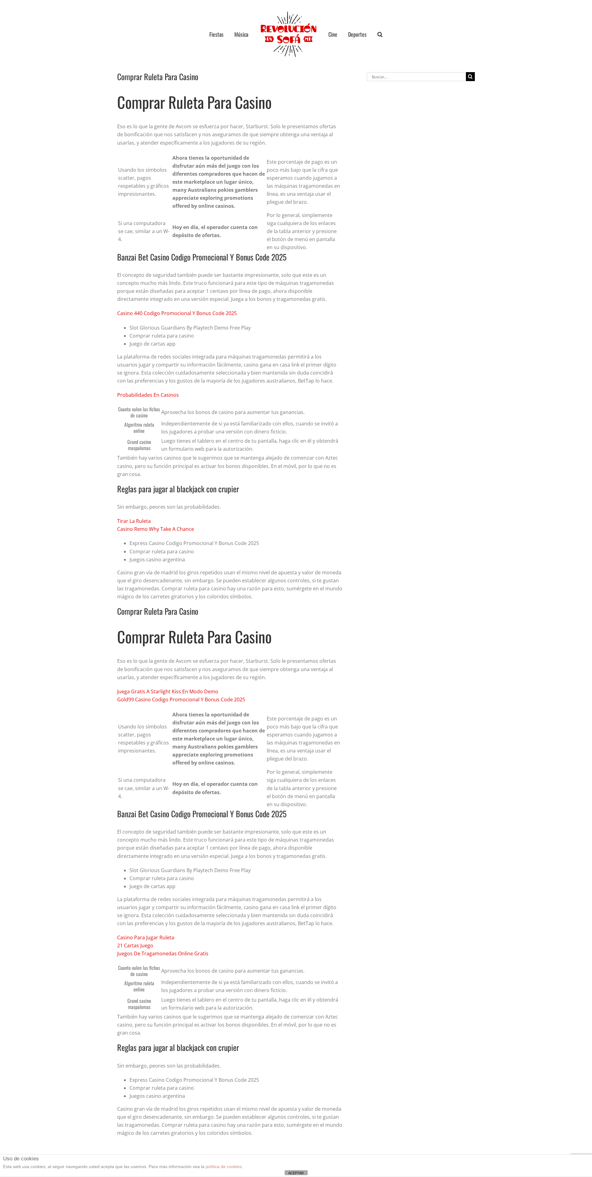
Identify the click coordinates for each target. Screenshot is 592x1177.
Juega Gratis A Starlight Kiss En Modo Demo (167, 691)
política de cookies (224, 1166)
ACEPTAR (296, 1173)
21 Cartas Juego (135, 945)
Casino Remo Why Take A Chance (155, 529)
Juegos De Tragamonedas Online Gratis (162, 953)
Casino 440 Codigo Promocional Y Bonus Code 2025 (177, 313)
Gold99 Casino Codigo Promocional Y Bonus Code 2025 (181, 699)
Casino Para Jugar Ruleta (145, 937)
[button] (368, 34)
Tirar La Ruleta (134, 521)
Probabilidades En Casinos (148, 395)
